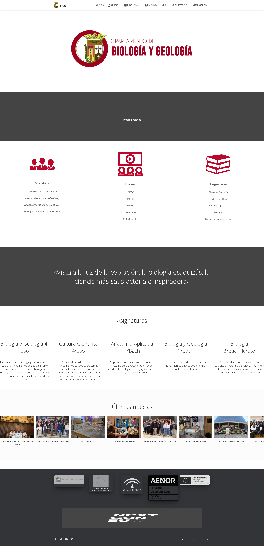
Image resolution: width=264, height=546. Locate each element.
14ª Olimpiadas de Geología (231, 441)
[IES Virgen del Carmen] (60, 5)
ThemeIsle (205, 540)
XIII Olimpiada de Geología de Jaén (52, 441)
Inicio (101, 5)
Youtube (66, 539)
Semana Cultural (88, 441)
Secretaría (201, 5)
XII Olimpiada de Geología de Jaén (160, 441)
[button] (119, 5)
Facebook (56, 539)
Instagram (72, 539)
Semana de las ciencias (195, 441)
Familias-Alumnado (157, 5)
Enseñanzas (133, 5)
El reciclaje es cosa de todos (124, 441)
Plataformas (181, 5)
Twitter (60, 539)
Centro (115, 5)
